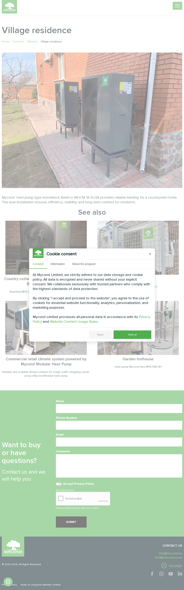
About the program (84, 264)
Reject (100, 334)
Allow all (132, 334)
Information (58, 264)
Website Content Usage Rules (74, 321)
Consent (38, 264)
